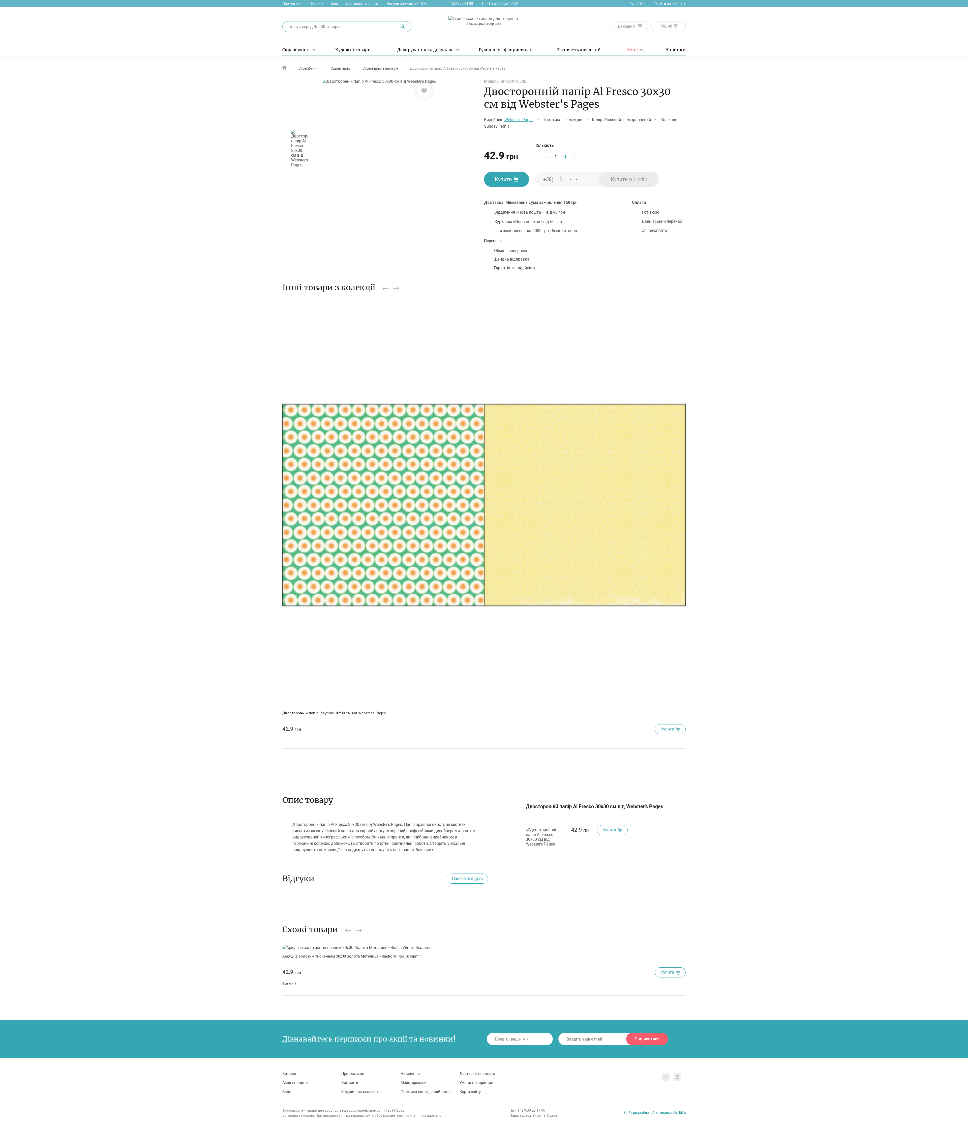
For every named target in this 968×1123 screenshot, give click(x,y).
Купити (503, 179)
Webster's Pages (518, 119)
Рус (632, 4)
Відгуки (289, 983)
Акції (636, 49)
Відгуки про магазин (407, 4)
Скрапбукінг (295, 49)
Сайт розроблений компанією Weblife (655, 1113)
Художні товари (353, 49)
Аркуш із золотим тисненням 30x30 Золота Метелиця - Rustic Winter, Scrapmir (351, 956)
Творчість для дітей (579, 49)
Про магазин (293, 4)
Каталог (289, 1073)
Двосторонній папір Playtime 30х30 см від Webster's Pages (334, 713)
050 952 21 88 (462, 4)
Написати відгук (467, 878)
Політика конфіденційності (425, 1091)
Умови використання (479, 1082)
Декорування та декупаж (424, 49)
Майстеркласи (414, 1082)
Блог (335, 4)
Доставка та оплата (362, 4)
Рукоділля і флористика (505, 49)
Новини (317, 4)
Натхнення (410, 1073)
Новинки (675, 49)
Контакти (349, 1082)
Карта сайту (470, 1091)
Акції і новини (295, 1082)
